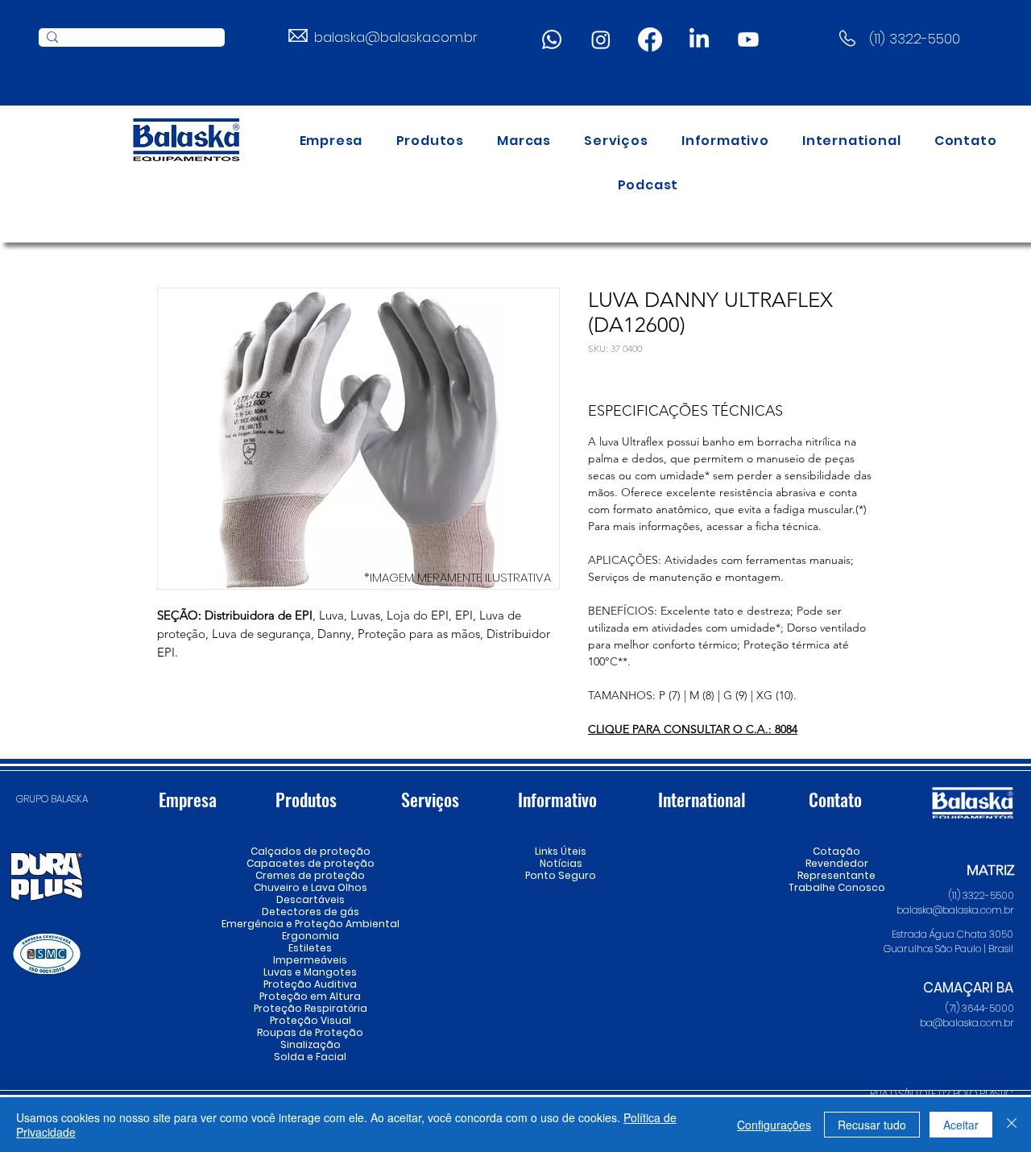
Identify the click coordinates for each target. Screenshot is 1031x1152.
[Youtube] (748, 39)
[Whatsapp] (552, 39)
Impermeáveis (310, 960)
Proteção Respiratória (310, 1008)
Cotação (836, 851)
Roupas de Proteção (310, 1032)
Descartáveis (310, 899)
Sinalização (310, 1044)
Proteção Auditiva (310, 984)
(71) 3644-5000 (980, 1008)
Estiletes (310, 948)
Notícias (561, 863)
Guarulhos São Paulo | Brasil (948, 948)
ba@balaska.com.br (967, 1023)
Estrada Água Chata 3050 (952, 934)
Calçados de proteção (310, 851)
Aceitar (961, 1125)
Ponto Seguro (560, 875)
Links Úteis (560, 851)
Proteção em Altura (310, 996)
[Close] (1011, 1124)
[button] (430, 141)
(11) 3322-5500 (914, 38)
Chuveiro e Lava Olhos (310, 887)
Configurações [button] (774, 1125)
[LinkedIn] (699, 39)
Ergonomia (310, 936)
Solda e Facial (310, 1056)
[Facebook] (650, 39)
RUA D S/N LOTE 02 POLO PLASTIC (941, 1093)
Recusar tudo (872, 1125)
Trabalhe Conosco (836, 887)
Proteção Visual (310, 1020)
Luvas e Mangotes (310, 972)
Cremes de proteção (310, 875)
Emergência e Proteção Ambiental (310, 924)
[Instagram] (601, 39)
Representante (836, 875)
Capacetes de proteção (310, 863)
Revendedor (836, 863)
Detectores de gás (310, 911)
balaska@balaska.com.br (396, 37)
